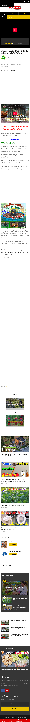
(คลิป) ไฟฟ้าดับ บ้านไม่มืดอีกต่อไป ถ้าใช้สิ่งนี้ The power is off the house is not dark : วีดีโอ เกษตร (13, 480)
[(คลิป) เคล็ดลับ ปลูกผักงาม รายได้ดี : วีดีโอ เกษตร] (15, 495)
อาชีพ (21, 586)
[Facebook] (3, 690)
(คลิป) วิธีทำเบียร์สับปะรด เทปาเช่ (18, 17)
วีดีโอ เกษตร (9, 56)
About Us (14, 717)
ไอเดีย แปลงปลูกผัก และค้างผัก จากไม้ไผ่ (19, 620)
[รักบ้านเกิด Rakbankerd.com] (4, 554)
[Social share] (10, 39)
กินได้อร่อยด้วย (12, 541)
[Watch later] (6, 39)
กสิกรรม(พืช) (11, 586)
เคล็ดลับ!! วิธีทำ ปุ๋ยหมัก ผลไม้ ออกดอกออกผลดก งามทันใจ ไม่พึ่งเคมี (15, 669)
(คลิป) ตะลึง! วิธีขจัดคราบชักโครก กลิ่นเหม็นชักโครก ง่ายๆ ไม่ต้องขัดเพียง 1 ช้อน (14, 528)
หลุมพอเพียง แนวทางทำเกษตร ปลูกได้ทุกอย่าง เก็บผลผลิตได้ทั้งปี (19, 635)
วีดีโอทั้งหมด (18, 64)
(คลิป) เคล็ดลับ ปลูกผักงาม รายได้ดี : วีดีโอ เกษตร (13, 505)
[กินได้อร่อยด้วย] (4, 544)
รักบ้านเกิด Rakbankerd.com (16, 551)
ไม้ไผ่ (11, 386)
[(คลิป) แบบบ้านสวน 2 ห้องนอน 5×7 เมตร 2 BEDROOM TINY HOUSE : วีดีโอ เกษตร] (15, 444)
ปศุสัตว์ (13, 64)
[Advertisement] (15, 89)
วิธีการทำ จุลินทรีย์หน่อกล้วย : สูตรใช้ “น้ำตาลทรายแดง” (19, 628)
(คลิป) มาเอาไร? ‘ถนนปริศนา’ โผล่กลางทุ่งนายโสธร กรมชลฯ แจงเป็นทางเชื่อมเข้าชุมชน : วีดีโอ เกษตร (20, 607)
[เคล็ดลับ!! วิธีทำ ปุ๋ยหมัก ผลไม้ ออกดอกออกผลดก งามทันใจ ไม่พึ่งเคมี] (15, 659)
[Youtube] (7, 690)
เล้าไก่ (7, 386)
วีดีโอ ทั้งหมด (4, 5)
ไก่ (9, 386)
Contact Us (23, 717)
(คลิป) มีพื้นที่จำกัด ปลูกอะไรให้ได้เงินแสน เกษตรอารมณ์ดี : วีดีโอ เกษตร (15, 588)
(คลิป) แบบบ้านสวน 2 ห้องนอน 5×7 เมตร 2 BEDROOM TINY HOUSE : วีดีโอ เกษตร (14, 455)
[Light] (3, 39)
